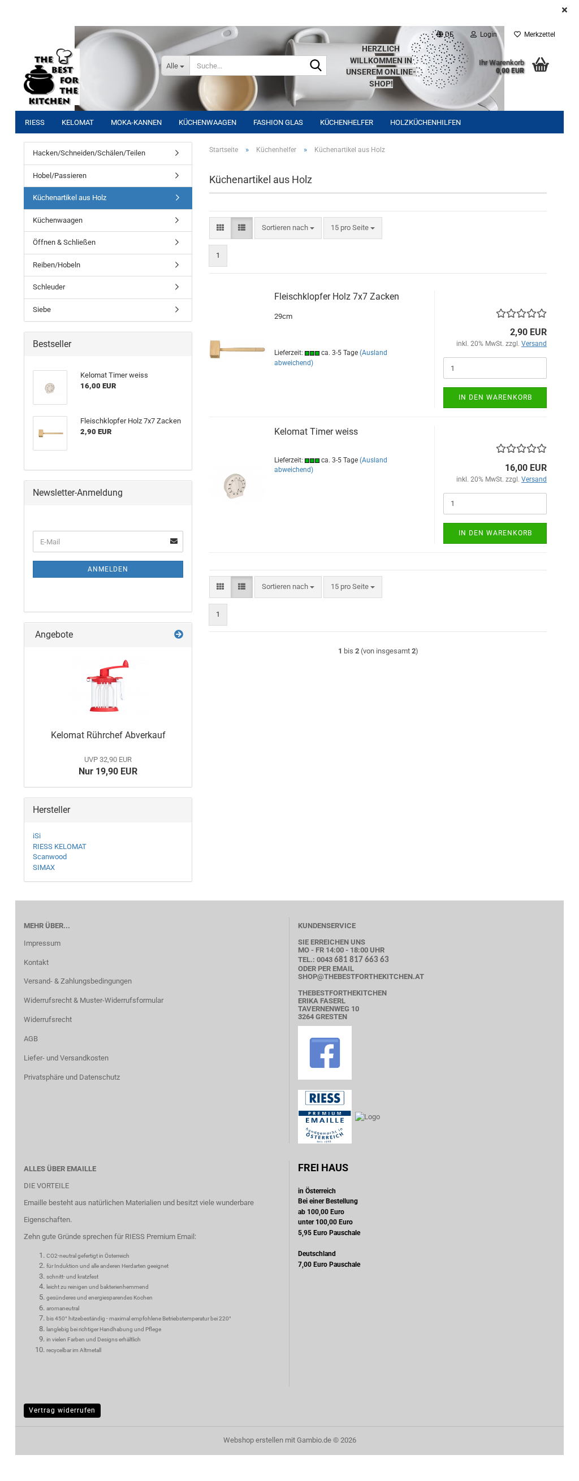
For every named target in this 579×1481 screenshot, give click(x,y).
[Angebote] (178, 635)
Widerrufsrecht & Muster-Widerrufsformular (93, 1000)
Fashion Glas (278, 122)
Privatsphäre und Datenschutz (72, 1077)
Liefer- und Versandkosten (66, 1058)
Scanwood (50, 856)
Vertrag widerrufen (62, 1410)
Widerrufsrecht (48, 1019)
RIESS (35, 122)
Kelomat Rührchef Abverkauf (108, 735)
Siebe (42, 309)
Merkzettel (538, 34)
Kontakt (36, 962)
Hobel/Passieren (60, 175)
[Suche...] (316, 66)
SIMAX (44, 867)
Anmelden (108, 569)
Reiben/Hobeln (56, 265)
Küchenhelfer (346, 122)
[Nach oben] (548, 1464)
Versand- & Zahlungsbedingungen (78, 981)
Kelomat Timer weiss (316, 431)
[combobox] (288, 228)
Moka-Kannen (136, 122)
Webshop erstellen (253, 1440)
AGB (31, 1038)
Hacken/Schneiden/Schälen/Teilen (89, 153)
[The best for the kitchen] (84, 77)
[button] (445, 34)
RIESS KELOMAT (60, 846)
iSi (37, 836)
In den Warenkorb (495, 397)
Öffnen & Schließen (64, 242)
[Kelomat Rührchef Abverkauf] (108, 686)
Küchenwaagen (207, 122)
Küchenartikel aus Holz (69, 197)
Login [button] (487, 34)
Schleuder (49, 287)
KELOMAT (78, 122)
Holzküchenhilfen (425, 122)
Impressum (42, 943)
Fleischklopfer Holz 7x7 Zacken (336, 296)
